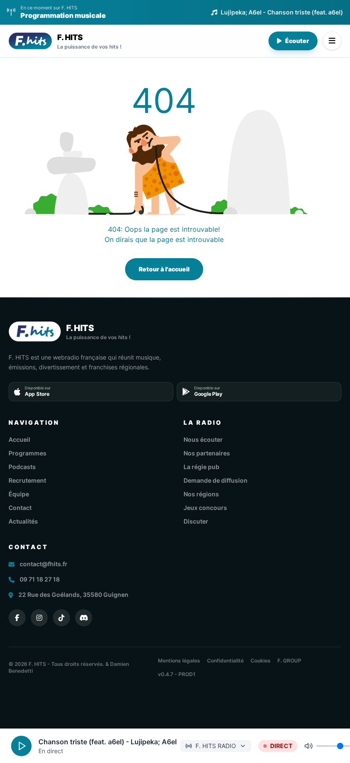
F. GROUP (289, 660)
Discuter (196, 521)
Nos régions (201, 494)
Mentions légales (179, 660)
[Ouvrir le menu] (332, 41)
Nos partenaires (207, 453)
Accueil (19, 439)
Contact (20, 507)
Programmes (28, 453)
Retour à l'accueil (164, 269)
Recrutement (27, 480)
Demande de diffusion (216, 480)
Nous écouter (203, 439)
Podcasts (22, 466)
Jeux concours (205, 507)
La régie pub (201, 466)
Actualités (23, 521)
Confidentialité (225, 660)
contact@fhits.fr (43, 563)
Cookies (261, 660)
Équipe (19, 494)
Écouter (297, 40)
